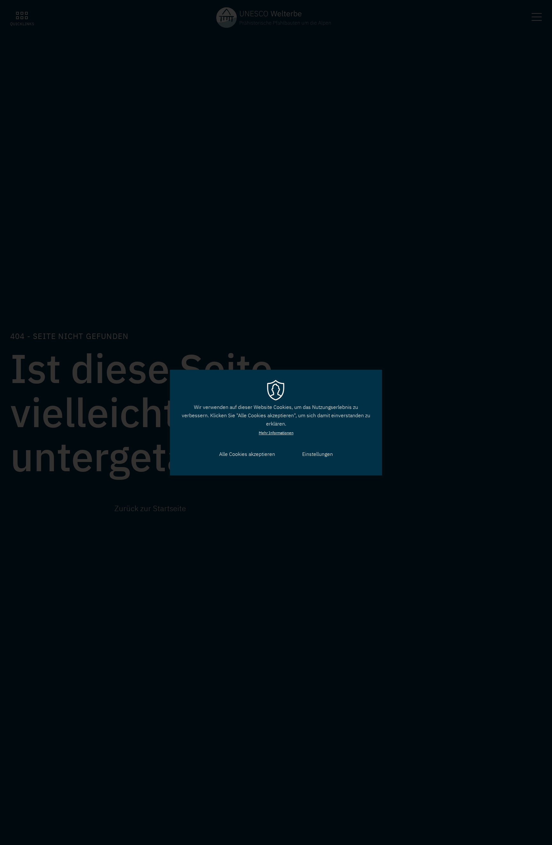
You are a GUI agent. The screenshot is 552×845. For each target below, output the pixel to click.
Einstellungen (317, 454)
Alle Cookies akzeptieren (247, 454)
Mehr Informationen (276, 432)
